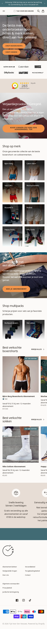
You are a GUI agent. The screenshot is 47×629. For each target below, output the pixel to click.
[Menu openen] (4, 11)
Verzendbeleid (30, 567)
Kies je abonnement (16, 289)
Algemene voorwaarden (11, 584)
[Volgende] (44, 3)
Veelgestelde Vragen (10, 571)
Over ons (6, 575)
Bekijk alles (36, 349)
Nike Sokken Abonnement (14, 466)
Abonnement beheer (10, 567)
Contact (27, 575)
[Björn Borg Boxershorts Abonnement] (21, 374)
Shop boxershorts (14, 46)
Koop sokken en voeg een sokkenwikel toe (23, 128)
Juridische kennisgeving (11, 592)
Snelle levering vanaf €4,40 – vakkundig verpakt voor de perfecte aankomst (23, 3)
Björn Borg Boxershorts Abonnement (19, 396)
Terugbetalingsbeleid (32, 571)
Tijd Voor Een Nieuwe (18, 623)
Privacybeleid (7, 588)
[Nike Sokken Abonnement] (21, 444)
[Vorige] (2, 3)
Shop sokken (11, 52)
